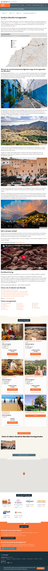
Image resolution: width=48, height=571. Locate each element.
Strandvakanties (21, 306)
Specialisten (20, 307)
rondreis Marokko (15, 35)
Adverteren (3, 558)
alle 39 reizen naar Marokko (8, 298)
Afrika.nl (3, 13)
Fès (19, 23)
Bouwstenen (20, 304)
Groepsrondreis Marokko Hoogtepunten (33, 341)
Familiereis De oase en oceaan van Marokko (34, 376)
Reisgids (18, 13)
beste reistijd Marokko (20, 242)
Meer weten (24, 569)
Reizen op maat (6, 306)
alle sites (14, 1)
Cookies (40, 558)
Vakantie (4, 307)
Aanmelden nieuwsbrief (8, 538)
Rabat (13, 23)
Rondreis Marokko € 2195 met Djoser (10, 290)
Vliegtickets (5, 304)
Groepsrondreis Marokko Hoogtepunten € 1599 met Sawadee (15, 291)
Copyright (23, 558)
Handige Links (8, 558)
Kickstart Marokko (6, 412)
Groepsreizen (5, 309)
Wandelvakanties (36, 307)
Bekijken (36, 415)
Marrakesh (23, 23)
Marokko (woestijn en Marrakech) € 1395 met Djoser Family (15, 293)
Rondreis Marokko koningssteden (28, 13)
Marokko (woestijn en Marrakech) (9, 376)
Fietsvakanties (21, 309)
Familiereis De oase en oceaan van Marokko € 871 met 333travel (15, 294)
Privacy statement (30, 558)
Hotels (34, 306)
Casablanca (17, 73)
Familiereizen (36, 303)
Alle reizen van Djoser (12, 356)
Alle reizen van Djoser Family (12, 392)
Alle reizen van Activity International (12, 425)
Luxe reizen (20, 303)
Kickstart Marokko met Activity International (13, 296)
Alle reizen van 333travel (35, 392)
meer (4, 506)
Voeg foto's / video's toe (24, 433)
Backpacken (35, 304)
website (9, 506)
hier (17, 285)
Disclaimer (36, 558)
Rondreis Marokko (6, 341)
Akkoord (40, 568)
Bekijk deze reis (12, 354)
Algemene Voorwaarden (16, 558)
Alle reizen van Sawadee (35, 356)
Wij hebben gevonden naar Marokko (34, 412)
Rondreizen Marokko (7, 303)
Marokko (10, 13)
